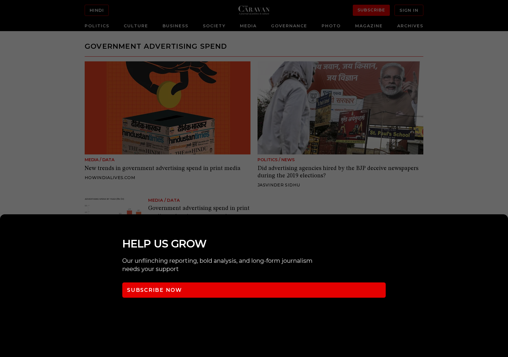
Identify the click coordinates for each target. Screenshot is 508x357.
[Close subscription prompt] (502, 226)
